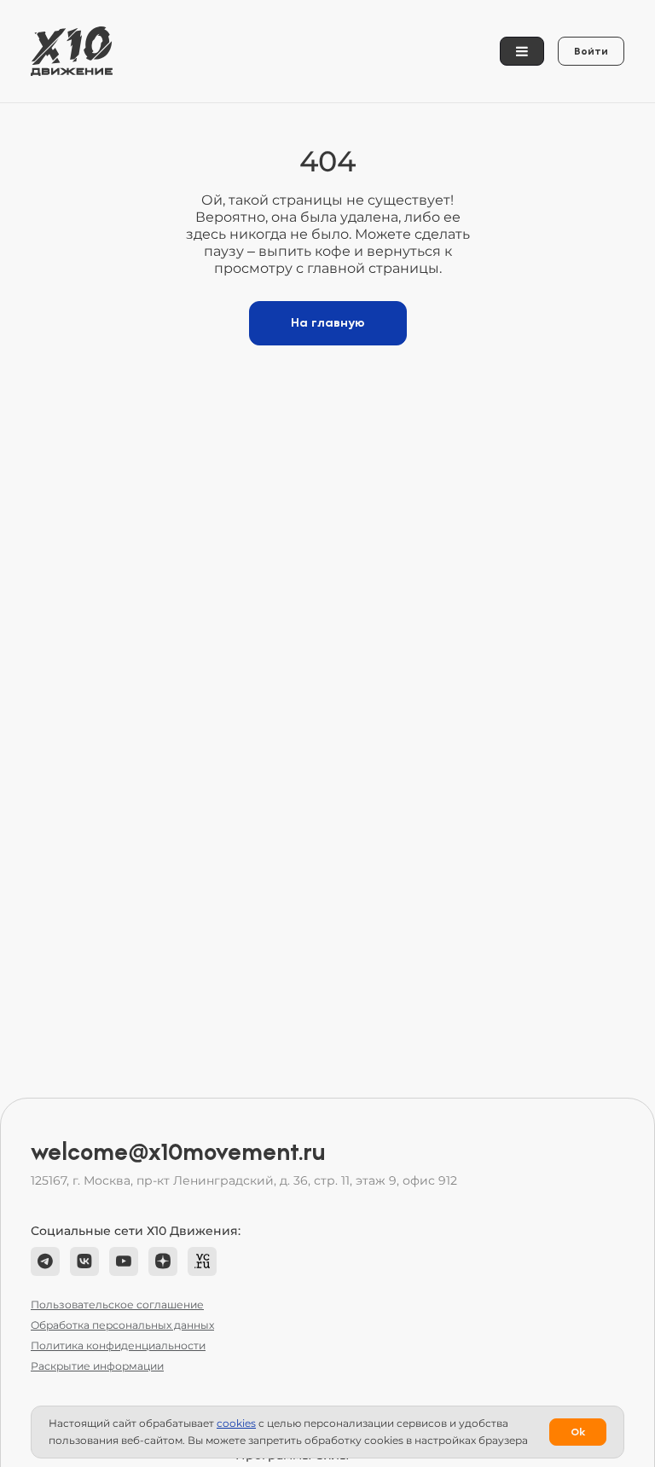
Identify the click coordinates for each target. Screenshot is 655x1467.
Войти (591, 51)
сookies (236, 1423)
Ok (578, 1432)
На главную (328, 323)
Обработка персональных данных (122, 1325)
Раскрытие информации (97, 1366)
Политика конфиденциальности (118, 1345)
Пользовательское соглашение (117, 1304)
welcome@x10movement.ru (178, 1152)
